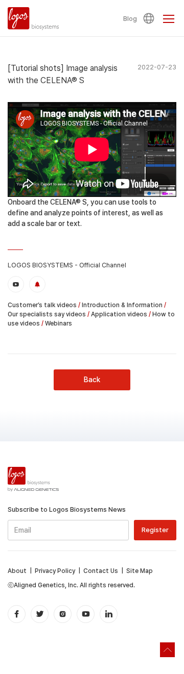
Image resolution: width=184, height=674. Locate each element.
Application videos (119, 314)
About (17, 571)
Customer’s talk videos (42, 305)
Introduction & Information (122, 305)
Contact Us (100, 571)
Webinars (58, 323)
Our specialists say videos (47, 314)
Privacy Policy (55, 571)
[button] (150, 18)
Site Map (139, 571)
